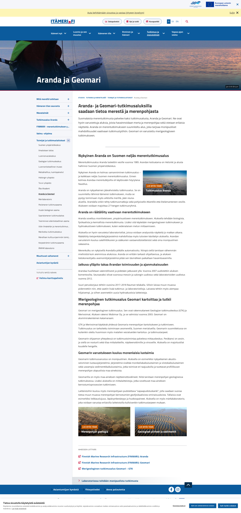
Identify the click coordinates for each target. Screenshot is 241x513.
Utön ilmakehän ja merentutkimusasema (54, 226)
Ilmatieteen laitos (46, 150)
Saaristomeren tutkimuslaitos (51, 215)
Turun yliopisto (45, 182)
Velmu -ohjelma (44, 133)
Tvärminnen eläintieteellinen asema (54, 221)
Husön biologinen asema (49, 210)
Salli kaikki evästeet (228, 506)
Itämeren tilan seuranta (48, 106)
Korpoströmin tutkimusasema (51, 242)
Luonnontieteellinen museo (50, 166)
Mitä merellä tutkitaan (48, 99)
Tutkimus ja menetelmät (153, 33)
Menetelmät (42, 113)
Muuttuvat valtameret (47, 256)
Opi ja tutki (134, 21)
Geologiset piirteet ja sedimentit (157, 431)
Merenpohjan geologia (94, 431)
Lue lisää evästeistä (19, 509)
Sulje (232, 12)
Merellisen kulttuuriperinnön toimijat (54, 237)
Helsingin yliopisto (46, 177)
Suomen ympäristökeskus (50, 144)
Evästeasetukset (179, 506)
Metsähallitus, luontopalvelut (51, 172)
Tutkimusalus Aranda (158, 190)
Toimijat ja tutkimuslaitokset (51, 140)
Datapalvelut (113, 21)
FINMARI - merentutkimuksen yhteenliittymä (53, 126)
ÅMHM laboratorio (46, 248)
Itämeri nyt (56, 33)
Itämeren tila (104, 33)
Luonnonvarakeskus (47, 155)
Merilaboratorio (45, 199)
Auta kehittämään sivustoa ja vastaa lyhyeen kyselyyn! (115, 12)
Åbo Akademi (44, 188)
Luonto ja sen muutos (80, 33)
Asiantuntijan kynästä (47, 262)
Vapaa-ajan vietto (177, 33)
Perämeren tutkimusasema (50, 204)
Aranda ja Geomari (47, 193)
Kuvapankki (154, 21)
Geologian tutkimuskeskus (50, 161)
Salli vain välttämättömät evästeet (202, 505)
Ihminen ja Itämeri (127, 33)
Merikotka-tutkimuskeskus (50, 231)
